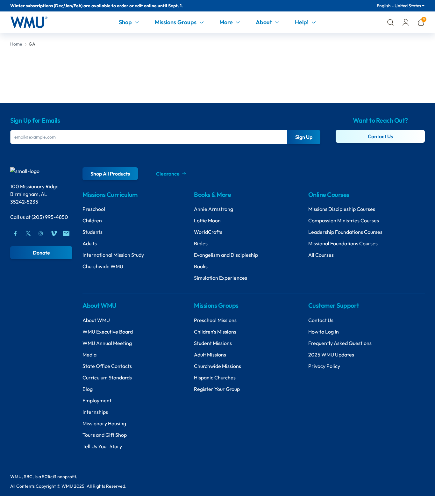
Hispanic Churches (215, 377)
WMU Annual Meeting (107, 343)
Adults (89, 243)
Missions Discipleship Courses (341, 209)
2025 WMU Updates (331, 354)
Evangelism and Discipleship (226, 255)
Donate (41, 252)
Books (201, 266)
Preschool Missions (215, 320)
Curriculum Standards (107, 377)
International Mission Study (113, 255)
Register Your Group (217, 389)
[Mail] (66, 233)
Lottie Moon (207, 220)
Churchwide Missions (217, 366)
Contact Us (380, 136)
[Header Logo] (28, 22)
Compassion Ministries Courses (343, 220)
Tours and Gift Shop (104, 435)
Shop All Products (110, 173)
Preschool (93, 209)
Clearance (168, 173)
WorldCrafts (208, 232)
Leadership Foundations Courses (345, 232)
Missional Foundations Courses (343, 243)
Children (92, 220)
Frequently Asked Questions (340, 343)
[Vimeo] (53, 233)
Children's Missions (215, 331)
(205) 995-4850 (50, 217)
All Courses (321, 255)
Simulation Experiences (220, 278)
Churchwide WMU (102, 266)
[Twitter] (28, 233)
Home (16, 44)
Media (89, 354)
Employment (96, 400)
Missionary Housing (104, 423)
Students (92, 232)
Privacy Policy (324, 366)
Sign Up (303, 137)
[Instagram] (41, 233)
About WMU (96, 320)
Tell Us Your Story (102, 446)
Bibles (201, 243)
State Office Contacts (107, 366)
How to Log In (323, 331)
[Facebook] (15, 233)
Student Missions (213, 343)
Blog (87, 389)
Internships (95, 412)
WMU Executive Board (107, 331)
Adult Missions (210, 354)
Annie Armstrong (213, 209)
